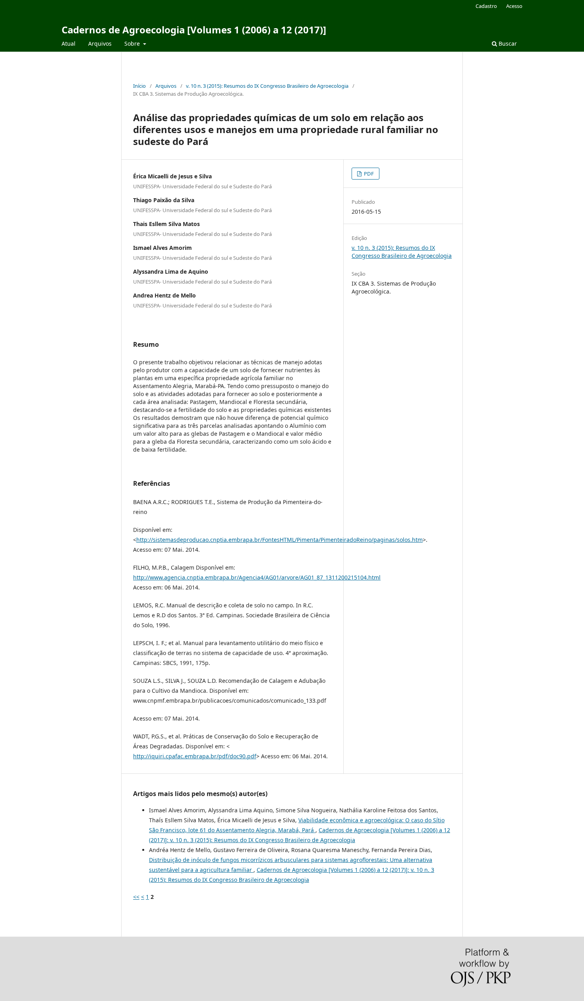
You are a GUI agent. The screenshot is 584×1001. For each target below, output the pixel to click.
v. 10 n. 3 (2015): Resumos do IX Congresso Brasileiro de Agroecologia (267, 85)
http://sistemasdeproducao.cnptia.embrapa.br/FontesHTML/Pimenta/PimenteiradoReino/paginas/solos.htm (279, 539)
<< (136, 897)
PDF (368, 173)
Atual (68, 43)
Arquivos (100, 43)
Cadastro (486, 6)
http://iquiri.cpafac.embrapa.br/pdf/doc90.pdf (194, 756)
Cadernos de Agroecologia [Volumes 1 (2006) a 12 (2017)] (194, 29)
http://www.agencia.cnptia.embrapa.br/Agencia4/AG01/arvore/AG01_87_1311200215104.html (257, 577)
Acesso (514, 6)
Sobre (132, 43)
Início (139, 85)
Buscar (507, 43)
